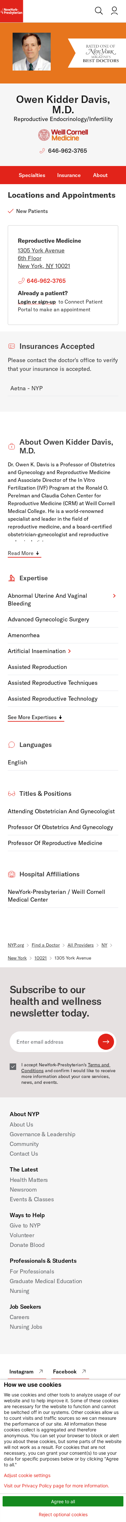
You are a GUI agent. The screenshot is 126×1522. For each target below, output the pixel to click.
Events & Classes (32, 1199)
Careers (19, 1317)
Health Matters (29, 1179)
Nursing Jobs (26, 1326)
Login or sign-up (37, 301)
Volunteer (22, 1235)
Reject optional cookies (63, 1514)
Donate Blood (27, 1245)
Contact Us (24, 1153)
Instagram (21, 1371)
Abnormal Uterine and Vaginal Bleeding (47, 599)
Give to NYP (25, 1225)
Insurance (69, 175)
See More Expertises (32, 717)
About (100, 175)
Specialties (32, 175)
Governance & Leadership (42, 1134)
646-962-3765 (67, 150)
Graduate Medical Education (46, 1281)
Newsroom (23, 1189)
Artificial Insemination (37, 651)
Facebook (65, 1371)
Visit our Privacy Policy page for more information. (56, 1485)
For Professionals (32, 1271)
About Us (21, 1124)
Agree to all (63, 1501)
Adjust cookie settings (27, 1475)
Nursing (19, 1290)
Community (24, 1144)
